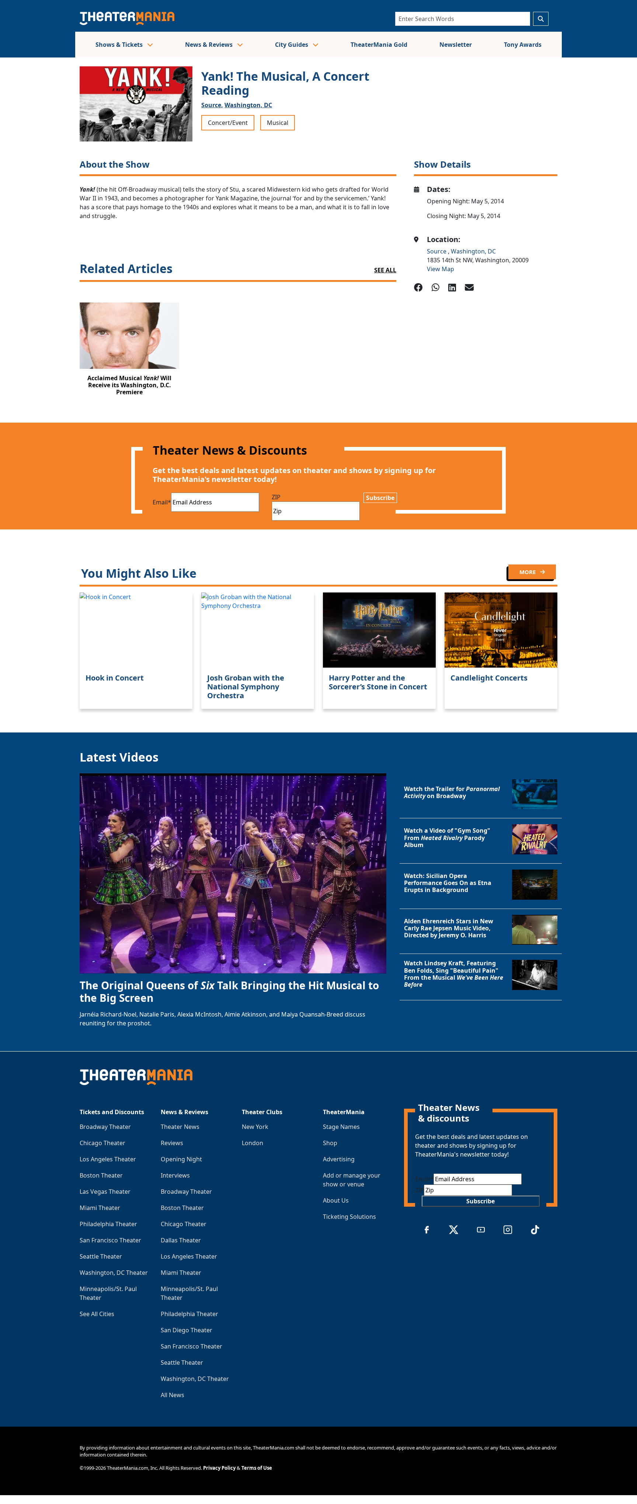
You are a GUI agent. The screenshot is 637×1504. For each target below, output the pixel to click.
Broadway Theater (105, 1127)
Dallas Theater (181, 1240)
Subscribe (380, 498)
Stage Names (341, 1127)
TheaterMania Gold (379, 45)
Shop (330, 1143)
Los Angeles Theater (108, 1159)
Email (162, 502)
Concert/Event (228, 123)
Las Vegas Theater (105, 1192)
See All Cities (97, 1314)
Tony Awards (523, 45)
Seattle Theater (101, 1256)
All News (172, 1395)
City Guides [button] (292, 45)
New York (255, 1127)
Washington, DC (248, 105)
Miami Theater (100, 1208)
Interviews (175, 1175)
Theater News (180, 1127)
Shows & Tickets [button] (119, 45)
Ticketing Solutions (349, 1217)
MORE (528, 572)
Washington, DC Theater (114, 1273)
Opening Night (181, 1159)
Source (437, 251)
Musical (277, 123)
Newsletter (455, 45)
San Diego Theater (186, 1330)
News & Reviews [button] (209, 45)
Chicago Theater (102, 1143)
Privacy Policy (219, 1468)
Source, (212, 105)
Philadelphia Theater (108, 1224)
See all (385, 270)
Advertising (339, 1159)
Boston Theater (101, 1175)
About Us (336, 1200)
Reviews (172, 1143)
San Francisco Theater (110, 1240)
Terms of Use (256, 1468)
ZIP (276, 497)
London (252, 1143)
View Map (440, 269)
